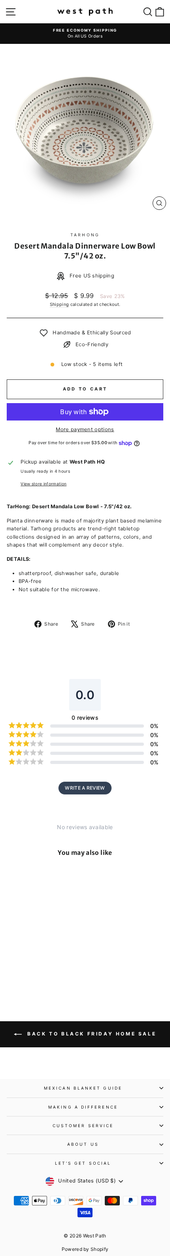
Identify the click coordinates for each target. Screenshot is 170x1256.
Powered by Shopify (85, 1249)
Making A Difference (83, 1107)
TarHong (85, 234)
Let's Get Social (83, 1163)
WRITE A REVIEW (85, 788)
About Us (83, 1144)
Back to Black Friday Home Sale (91, 1034)
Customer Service (83, 1125)
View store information (43, 483)
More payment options (85, 429)
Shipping (59, 304)
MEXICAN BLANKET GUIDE (83, 1088)
